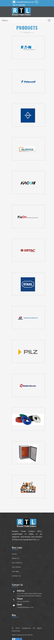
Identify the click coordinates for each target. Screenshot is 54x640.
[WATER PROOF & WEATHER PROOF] (29, 452)
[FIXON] (29, 216)
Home (14, 554)
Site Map (15, 571)
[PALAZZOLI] (29, 81)
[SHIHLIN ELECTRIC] (29, 385)
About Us (15, 558)
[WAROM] (29, 317)
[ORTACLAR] (29, 250)
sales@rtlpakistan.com (25, 2)
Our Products (17, 562)
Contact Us (16, 576)
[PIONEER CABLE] (29, 419)
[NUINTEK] (29, 148)
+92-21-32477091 (18, 5)
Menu (5, 20)
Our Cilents (16, 567)
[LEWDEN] (29, 115)
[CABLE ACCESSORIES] (29, 486)
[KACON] (29, 182)
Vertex (30, 635)
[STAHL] (29, 283)
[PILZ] (29, 351)
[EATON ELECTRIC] (29, 47)
